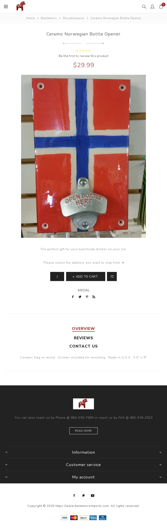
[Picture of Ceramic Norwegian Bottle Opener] (83, 156)
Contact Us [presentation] (83, 346)
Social (84, 290)
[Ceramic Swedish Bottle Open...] (95, 43)
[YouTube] (92, 495)
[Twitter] (83, 495)
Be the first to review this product (84, 56)
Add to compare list (112, 276)
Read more (83, 431)
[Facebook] (74, 495)
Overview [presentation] (83, 328)
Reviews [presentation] (83, 338)
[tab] (83, 329)
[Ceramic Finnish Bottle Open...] (72, 43)
